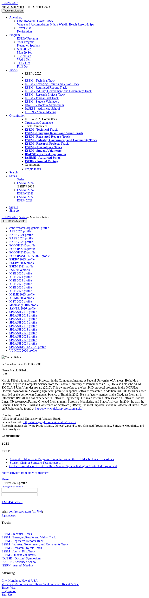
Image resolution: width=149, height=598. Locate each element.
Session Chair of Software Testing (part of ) (36, 462)
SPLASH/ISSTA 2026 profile (27, 347)
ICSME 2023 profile (22, 294)
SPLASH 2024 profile (23, 343)
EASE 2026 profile (21, 242)
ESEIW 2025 (10, 217)
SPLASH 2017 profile (23, 326)
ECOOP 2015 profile (22, 245)
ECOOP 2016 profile (22, 249)
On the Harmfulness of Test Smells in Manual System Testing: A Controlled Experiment (63, 466)
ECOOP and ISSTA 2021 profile (29, 256)
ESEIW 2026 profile (22, 263)
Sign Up (7, 594)
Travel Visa (24, 28)
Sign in (13, 207)
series (23, 217)
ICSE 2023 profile (20, 280)
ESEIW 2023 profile (22, 259)
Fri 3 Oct (22, 66)
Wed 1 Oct (23, 59)
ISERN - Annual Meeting (40, 112)
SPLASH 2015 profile (23, 319)
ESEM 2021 (24, 200)
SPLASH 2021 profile (23, 336)
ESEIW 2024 (25, 190)
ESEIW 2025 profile (14, 221)
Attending (15, 17)
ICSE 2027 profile (20, 291)
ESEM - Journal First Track (42, 98)
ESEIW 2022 (25, 197)
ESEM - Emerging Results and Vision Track (52, 84)
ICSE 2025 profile (20, 284)
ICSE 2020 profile (20, 273)
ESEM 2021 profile (21, 266)
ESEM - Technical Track (40, 80)
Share (5, 479)
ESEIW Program (27, 38)
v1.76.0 (37, 511)
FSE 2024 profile (19, 270)
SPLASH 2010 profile (23, 312)
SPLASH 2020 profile (23, 333)
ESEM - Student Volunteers (42, 101)
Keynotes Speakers (29, 45)
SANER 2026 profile (22, 308)
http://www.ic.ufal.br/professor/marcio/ (58, 408)
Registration (24, 31)
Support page (9, 515)
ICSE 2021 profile (20, 277)
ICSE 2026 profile (20, 287)
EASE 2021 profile (21, 235)
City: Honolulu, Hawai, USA (35, 21)
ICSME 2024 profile (22, 298)
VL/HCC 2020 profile (23, 350)
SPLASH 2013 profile (23, 315)
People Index (33, 169)
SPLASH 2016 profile (23, 322)
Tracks (13, 70)
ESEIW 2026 (25, 183)
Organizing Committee (39, 122)
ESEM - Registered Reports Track (46, 87)
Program (14, 35)
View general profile (12, 486)
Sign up (14, 210)
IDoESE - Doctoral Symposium (44, 105)
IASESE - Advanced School (42, 108)
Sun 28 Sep (24, 49)
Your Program (25, 42)
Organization (17, 115)
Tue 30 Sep (24, 56)
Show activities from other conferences (25, 472)
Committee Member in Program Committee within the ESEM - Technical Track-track (62, 459)
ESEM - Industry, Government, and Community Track (58, 91)
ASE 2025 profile (20, 231)
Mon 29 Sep (24, 52)
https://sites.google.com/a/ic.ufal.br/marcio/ (49, 422)
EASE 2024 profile (21, 238)
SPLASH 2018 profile (23, 329)
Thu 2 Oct (23, 63)
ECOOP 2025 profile (22, 252)
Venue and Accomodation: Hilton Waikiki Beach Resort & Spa (55, 24)
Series (20, 179)
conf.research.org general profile (29, 228)
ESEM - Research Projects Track (45, 94)
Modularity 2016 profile (24, 305)
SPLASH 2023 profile (23, 340)
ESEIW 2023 (25, 193)
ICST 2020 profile (20, 301)
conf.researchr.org (20, 511)
